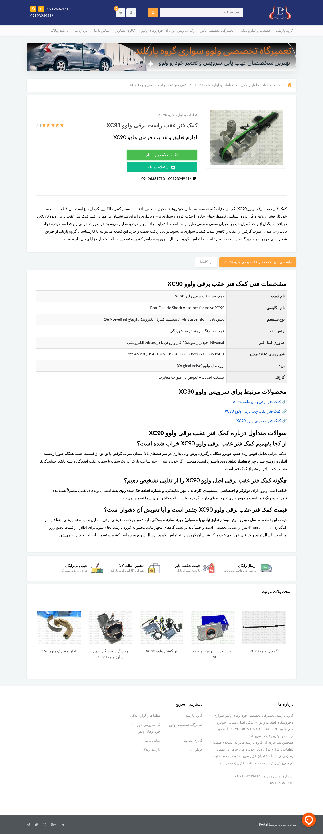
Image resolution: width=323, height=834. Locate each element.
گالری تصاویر (125, 30)
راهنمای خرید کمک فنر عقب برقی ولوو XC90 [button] (258, 262)
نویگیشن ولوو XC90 (161, 651)
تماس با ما (101, 30)
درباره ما (81, 30)
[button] (120, 12)
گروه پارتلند (284, 30)
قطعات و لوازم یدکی (255, 30)
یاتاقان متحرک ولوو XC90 (59, 651)
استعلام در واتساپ (159, 155)
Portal (263, 824)
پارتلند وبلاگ (60, 30)
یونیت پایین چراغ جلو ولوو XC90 (212, 654)
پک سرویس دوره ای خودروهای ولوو (167, 30)
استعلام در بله (159, 167)
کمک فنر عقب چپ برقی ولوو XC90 (253, 411)
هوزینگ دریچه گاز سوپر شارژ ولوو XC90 (110, 654)
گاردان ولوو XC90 (263, 651)
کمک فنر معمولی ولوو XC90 (258, 421)
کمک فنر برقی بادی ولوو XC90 (257, 402)
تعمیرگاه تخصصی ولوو (216, 30)
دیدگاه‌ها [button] (206, 262)
